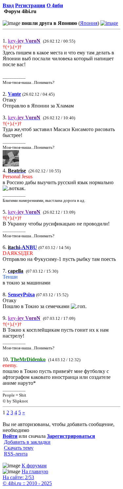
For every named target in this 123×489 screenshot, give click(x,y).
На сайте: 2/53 (18, 477)
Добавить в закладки (27, 442)
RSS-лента (16, 454)
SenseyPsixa (21, 294)
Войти (10, 436)
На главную (35, 471)
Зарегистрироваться (71, 436)
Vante (14, 94)
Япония (88, 23)
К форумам (34, 465)
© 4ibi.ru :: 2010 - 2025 (27, 483)
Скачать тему (18, 448)
